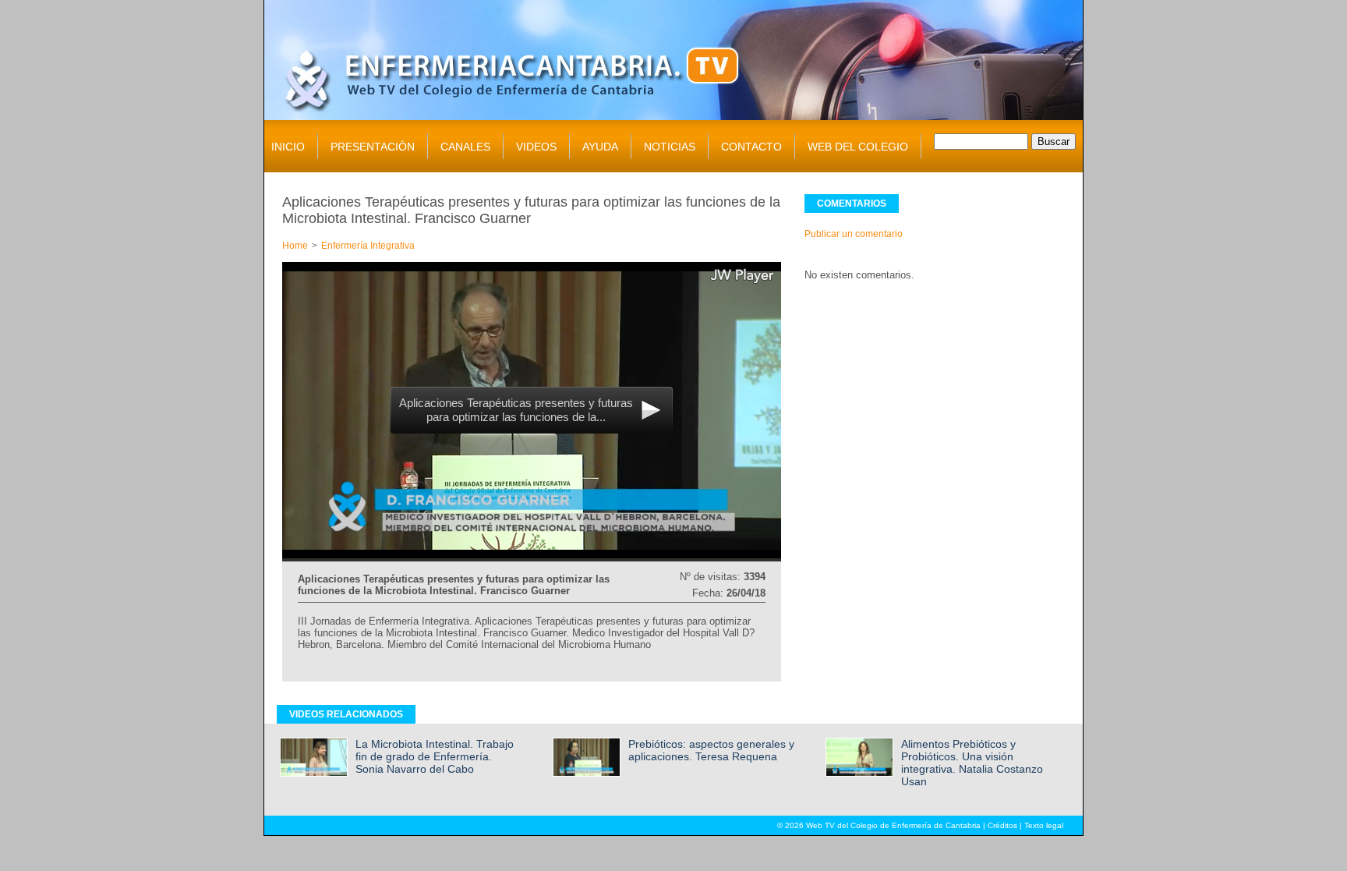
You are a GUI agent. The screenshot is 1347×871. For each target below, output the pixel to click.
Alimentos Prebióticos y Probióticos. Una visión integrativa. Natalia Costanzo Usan (972, 763)
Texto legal (1043, 825)
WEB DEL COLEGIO (858, 146)
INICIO (288, 146)
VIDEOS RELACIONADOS (346, 714)
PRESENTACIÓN (373, 146)
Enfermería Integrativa (368, 245)
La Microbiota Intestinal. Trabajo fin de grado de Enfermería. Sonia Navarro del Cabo (434, 756)
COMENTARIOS (851, 203)
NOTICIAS (669, 146)
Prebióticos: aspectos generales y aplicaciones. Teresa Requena (711, 750)
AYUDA (600, 146)
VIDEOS (536, 146)
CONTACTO (751, 146)
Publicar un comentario (853, 233)
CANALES (465, 146)
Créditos (1002, 825)
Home (295, 245)
